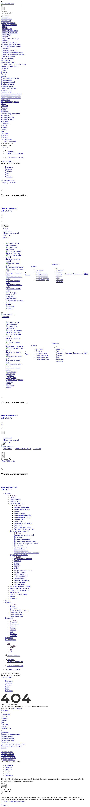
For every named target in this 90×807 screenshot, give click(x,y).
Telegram (8, 169)
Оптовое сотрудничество (10, 734)
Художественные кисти (23, 559)
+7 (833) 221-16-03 (8, 141)
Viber (7, 173)
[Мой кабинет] (2, 435)
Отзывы (4, 720)
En (11, 652)
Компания (13, 622)
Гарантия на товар (8, 740)
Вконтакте (9, 167)
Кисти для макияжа (21, 507)
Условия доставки (7, 738)
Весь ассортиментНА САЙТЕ (9, 209)
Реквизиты (5, 742)
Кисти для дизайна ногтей (24, 535)
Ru (11, 650)
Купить (12, 606)
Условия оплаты (7, 736)
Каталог (13, 497)
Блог (2, 722)
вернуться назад (7, 708)
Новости (4, 716)
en (2, 217)
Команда (4, 718)
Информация (6, 728)
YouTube (8, 171)
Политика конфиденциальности (13, 744)
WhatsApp (9, 177)
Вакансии (4, 724)
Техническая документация (11, 746)
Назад (14, 495)
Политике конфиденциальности (13, 801)
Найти (4, 785)
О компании (5, 714)
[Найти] (2, 8)
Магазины (5, 732)
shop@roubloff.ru (9, 161)
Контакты (4, 726)
